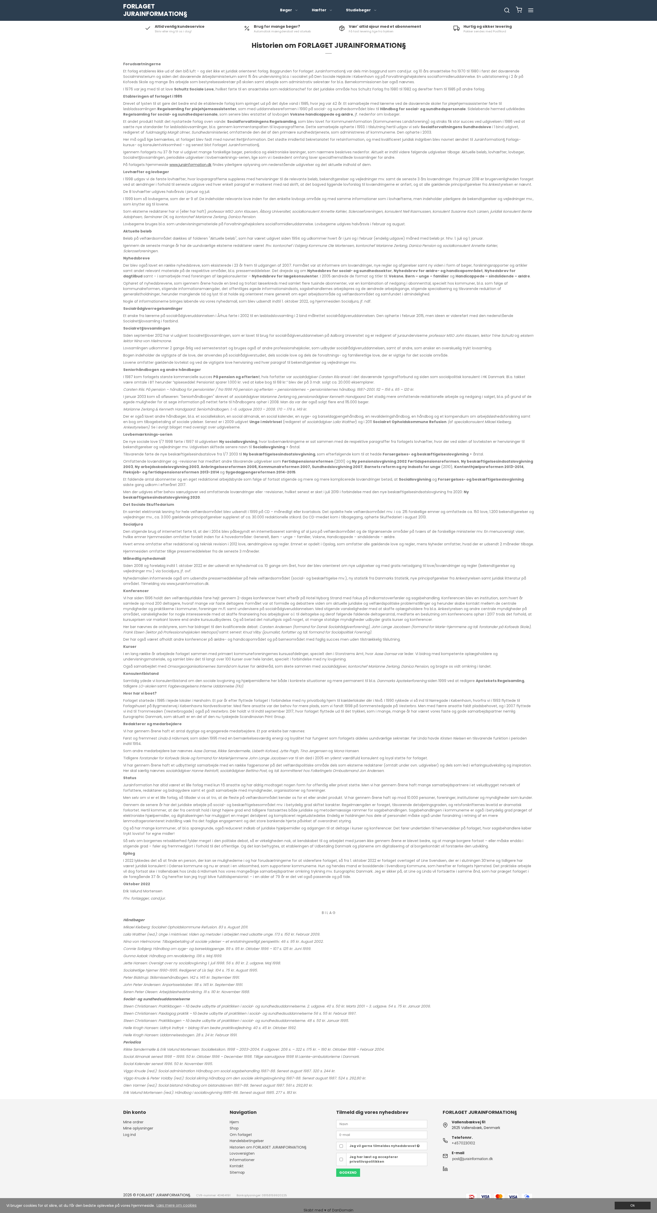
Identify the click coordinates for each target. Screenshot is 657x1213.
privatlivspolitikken (367, 1161)
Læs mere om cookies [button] (177, 1205)
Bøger (286, 10)
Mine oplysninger (138, 1128)
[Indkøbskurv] (519, 10)
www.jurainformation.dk (190, 164)
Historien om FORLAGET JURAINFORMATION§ (268, 1147)
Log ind (129, 1134)
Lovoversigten (242, 1153)
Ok (632, 1205)
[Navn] (381, 1123)
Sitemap (237, 1172)
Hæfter (319, 10)
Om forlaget (241, 1134)
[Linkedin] (445, 1170)
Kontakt (237, 1166)
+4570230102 (463, 1143)
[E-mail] (381, 1134)
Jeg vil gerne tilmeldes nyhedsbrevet (383, 1146)
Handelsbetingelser (247, 1140)
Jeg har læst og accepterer (374, 1159)
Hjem (234, 1122)
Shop (234, 1128)
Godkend (348, 1172)
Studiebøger (358, 10)
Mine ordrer (133, 1122)
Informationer (242, 1159)
